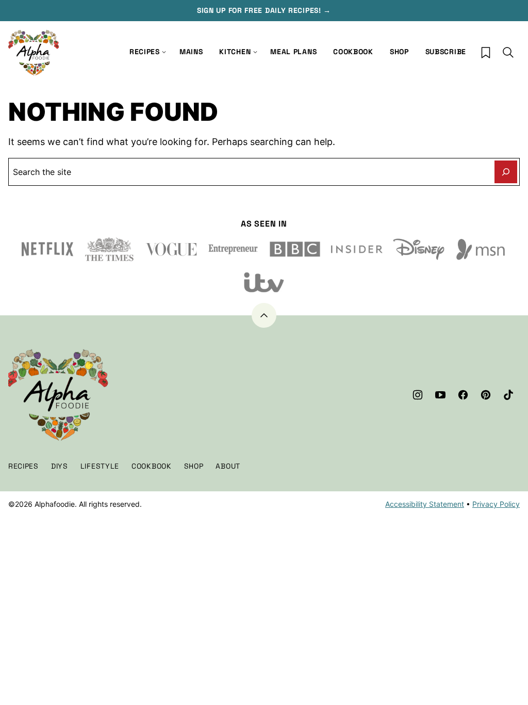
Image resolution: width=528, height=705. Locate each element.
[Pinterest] (485, 394)
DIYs (59, 466)
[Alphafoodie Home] (34, 52)
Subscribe (445, 51)
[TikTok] (508, 394)
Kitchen (235, 51)
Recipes (144, 51)
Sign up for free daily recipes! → (264, 10)
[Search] (508, 52)
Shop (399, 51)
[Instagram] (417, 394)
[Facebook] (463, 394)
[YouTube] (440, 394)
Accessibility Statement (424, 504)
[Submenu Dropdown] (255, 52)
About (228, 466)
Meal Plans (293, 51)
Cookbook (353, 51)
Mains (191, 51)
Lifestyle (99, 466)
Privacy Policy (496, 504)
